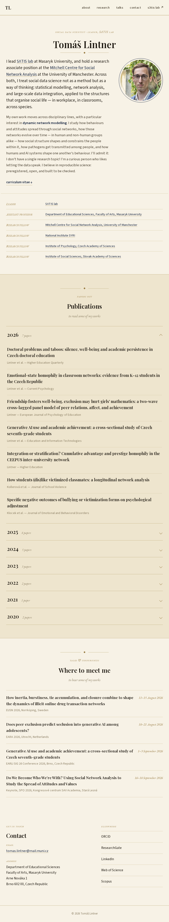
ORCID (105, 836)
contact (135, 7)
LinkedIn (107, 859)
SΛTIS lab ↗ (156, 7)
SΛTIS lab (25, 61)
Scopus (106, 881)
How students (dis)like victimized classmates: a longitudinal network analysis (78, 479)
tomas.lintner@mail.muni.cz (27, 850)
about (86, 7)
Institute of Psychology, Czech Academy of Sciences (80, 246)
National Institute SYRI (60, 235)
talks (119, 7)
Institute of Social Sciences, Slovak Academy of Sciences (83, 256)
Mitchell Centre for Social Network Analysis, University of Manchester (91, 225)
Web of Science (112, 870)
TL (8, 7)
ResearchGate (111, 847)
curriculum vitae (19, 182)
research (103, 7)
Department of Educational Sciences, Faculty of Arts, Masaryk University (93, 214)
